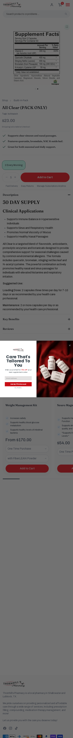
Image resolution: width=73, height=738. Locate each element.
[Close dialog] (69, 345)
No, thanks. (18, 388)
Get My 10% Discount (18, 384)
